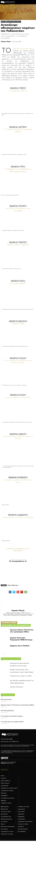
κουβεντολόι (21, 814)
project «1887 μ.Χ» (5, 780)
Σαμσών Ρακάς (6, 41)
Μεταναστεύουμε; (6, 699)
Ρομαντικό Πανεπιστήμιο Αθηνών (23, 49)
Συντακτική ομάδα (7, 739)
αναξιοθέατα (4, 795)
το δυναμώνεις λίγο (6, 816)
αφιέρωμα (3, 800)
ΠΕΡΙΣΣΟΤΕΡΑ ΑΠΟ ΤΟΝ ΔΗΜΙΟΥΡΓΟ (16, 625)
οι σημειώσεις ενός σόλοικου (25, 821)
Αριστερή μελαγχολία (7, 710)
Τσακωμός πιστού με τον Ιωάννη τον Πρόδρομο (18, 517)
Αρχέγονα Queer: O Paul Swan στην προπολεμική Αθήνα (21, 631)
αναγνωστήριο (4, 785)
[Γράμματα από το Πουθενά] (5, 647)
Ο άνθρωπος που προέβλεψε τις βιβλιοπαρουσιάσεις (18, 170)
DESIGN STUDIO (7, 763)
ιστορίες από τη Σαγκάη (7, 834)
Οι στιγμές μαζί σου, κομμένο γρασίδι (12, 721)
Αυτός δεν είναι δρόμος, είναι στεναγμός (18, 209)
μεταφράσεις (21, 816)
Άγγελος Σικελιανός (16, 687)
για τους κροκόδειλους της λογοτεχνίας (18, 397)
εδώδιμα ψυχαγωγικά (6, 819)
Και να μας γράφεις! (18, 283)
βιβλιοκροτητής (5, 806)
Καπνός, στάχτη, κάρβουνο (18, 244)
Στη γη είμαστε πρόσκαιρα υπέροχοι (12, 716)
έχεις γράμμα (4, 829)
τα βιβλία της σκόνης (6, 803)
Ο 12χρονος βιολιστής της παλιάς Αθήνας (18, 130)
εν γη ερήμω (4, 821)
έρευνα (3, 21)
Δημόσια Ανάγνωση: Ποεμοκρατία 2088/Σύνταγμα (21, 639)
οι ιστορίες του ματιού (23, 806)
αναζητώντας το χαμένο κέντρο (9, 788)
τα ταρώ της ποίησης (23, 824)
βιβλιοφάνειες (4, 809)
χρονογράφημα (22, 831)
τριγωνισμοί (21, 826)
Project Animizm (5, 783)
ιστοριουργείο (21, 809)
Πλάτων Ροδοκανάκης (13, 585)
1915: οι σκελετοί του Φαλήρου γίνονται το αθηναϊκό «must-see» (18, 361)
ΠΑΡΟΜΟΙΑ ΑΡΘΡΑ (9, 623)
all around (3, 778)
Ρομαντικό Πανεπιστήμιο (14, 21)
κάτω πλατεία (21, 811)
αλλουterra (4, 793)
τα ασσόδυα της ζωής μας (7, 798)
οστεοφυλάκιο (21, 819)
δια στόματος (4, 814)
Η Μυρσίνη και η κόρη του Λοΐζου (21, 676)
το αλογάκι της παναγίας (7, 790)
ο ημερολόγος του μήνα (7, 831)
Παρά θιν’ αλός (18, 323)
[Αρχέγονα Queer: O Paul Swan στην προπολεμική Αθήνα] (5, 632)
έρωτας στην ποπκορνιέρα (7, 826)
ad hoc (2, 775)
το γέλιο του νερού (6, 811)
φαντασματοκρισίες (23, 829)
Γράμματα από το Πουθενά (19, 646)
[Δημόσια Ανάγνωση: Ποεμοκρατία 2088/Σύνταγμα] (5, 640)
